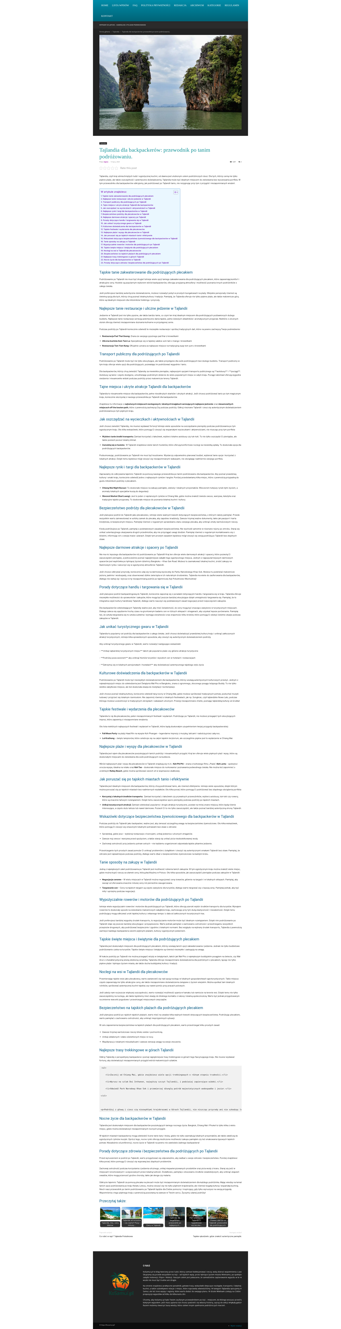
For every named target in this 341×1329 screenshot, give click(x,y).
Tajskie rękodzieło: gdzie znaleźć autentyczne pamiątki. (217, 1236)
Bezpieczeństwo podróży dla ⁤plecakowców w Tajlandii (126, 214)
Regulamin (232, 5)
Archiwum (197, 5)
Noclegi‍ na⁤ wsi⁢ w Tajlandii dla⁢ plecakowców (122, 251)
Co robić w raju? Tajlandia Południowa (116, 1236)
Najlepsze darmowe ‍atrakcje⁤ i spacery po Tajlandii (124, 217)
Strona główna (104, 32)
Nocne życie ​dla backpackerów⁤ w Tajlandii (122, 260)
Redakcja (180, 5)
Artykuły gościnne (236, 1302)
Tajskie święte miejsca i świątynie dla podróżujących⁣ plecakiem (131, 247)
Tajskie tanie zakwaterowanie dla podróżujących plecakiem (127, 196)
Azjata (106, 162)
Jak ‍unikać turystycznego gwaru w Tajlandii (122, 223)
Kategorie (214, 5)
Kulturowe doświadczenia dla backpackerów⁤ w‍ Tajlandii (127, 226)
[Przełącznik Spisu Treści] (174, 192)
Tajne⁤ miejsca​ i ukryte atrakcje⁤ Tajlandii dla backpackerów (128, 205)
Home (104, 5)
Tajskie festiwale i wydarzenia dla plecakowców (124, 229)
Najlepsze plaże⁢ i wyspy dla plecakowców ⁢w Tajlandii (126, 232)
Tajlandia (116, 32)
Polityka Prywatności (155, 5)
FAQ (135, 5)
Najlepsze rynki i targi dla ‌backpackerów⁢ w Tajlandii (125, 211)
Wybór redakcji (236, 1326)
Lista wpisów (120, 5)
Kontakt (107, 16)
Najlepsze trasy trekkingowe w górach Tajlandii (123, 257)
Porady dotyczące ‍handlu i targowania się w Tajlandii (125, 220)
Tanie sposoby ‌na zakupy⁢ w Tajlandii (119, 241)
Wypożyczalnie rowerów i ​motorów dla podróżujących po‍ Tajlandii (131, 244)
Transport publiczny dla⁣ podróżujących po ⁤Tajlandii (124, 202)
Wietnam (221, 1291)
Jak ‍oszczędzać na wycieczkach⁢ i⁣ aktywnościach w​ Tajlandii (129, 208)
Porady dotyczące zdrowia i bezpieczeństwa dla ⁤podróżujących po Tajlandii (136, 263)
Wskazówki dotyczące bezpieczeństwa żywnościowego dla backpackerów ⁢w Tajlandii (140, 238)
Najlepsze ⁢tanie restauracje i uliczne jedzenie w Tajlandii (127, 199)
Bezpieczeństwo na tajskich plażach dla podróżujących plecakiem (132, 254)
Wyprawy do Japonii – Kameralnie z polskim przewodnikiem (122, 25)
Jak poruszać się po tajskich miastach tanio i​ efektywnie (128, 235)
